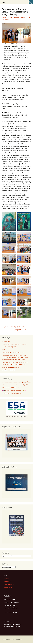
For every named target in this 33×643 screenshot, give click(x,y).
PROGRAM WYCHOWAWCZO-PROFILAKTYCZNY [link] (14, 344)
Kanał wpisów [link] (7, 581)
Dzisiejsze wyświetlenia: (10, 602)
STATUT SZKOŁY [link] (6, 341)
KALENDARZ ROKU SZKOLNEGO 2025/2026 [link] (13, 352)
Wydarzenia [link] (24, 17)
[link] (31, 2)
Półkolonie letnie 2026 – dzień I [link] (10, 388)
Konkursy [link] (17, 17)
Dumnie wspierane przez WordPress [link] (12, 639)
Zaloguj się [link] (7, 579)
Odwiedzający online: (10, 599)
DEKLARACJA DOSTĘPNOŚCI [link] (9, 347)
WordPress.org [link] (8, 587)
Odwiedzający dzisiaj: (10, 605)
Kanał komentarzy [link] (9, 584)
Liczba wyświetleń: (9, 608)
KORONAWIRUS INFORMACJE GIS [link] (10, 367)
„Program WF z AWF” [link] (22, 329)
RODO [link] (3, 350)
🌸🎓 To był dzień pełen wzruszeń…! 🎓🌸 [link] (14, 390)
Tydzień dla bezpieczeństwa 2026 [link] (11, 393)
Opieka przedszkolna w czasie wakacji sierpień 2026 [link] (16, 382)
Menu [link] (3, 2)
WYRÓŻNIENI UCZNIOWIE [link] (8, 370)
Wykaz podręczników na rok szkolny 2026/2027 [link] (14, 385)
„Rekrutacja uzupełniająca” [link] (13, 327)
